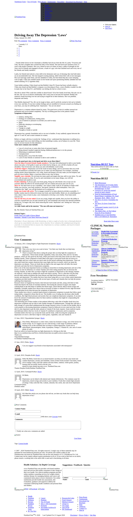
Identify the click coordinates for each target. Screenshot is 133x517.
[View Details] (112, 270)
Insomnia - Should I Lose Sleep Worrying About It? (31, 217)
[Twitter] (41, 489)
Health (47, 13)
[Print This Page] (75, 41)
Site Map (93, 515)
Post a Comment (45, 41)
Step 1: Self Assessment (48, 504)
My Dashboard (67, 509)
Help (85, 2)
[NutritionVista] (20, 17)
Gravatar (55, 417)
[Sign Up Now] (101, 270)
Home (47, 5)
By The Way (32, 511)
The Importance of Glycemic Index (106, 185)
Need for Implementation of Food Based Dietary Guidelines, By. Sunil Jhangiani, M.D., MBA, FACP (107, 196)
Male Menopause (100, 183)
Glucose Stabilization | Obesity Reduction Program (109, 250)
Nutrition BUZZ (31, 504)
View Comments (33, 41)
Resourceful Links (68, 498)
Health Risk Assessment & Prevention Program (109, 232)
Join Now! (108, 28)
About (47, 20)
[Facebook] (33, 489)
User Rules (77, 438)
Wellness (48, 16)
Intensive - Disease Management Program (109, 261)
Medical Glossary (68, 502)
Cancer (48, 9)
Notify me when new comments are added (31, 431)
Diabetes (48, 7)
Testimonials (51, 2)
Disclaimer (73, 515)
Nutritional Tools (20, 2)
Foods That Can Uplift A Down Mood (27, 215)
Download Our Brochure (74, 2)
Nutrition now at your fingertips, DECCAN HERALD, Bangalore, (106, 215)
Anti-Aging (48, 11)
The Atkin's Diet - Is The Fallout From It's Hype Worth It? (105, 212)
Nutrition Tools (31, 508)
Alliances (82, 506)
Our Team (65, 505)
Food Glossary (67, 500)
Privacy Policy (83, 515)
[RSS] (26, 489)
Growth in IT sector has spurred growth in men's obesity (105, 191)
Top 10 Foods (31, 2)
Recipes (48, 18)
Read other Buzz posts (111, 221)
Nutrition (48, 15)
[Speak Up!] (95, 172)
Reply (59, 244)
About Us (65, 504)
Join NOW (65, 507)
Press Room (42, 2)
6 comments (23, 41)
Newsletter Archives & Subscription (48, 508)
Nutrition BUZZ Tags (102, 164)
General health (23, 443)
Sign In (107, 26)
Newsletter (60, 2)
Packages (44, 505)
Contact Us (83, 508)
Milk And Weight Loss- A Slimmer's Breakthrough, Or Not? (107, 187)
